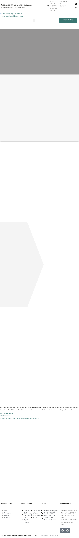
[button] (34, 20)
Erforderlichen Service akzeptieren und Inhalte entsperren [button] (19, 418)
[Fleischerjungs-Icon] (76, 4)
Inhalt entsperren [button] (5, 416)
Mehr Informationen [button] (6, 413)
